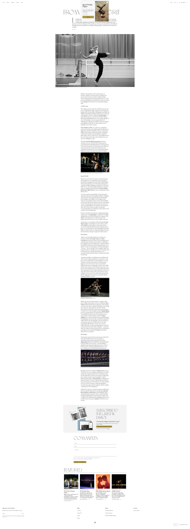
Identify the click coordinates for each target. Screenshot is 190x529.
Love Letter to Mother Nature (69, 492)
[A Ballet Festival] (119, 481)
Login (108, 428)
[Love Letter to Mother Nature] (71, 481)
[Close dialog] (107, 2)
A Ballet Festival (116, 491)
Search (78, 518)
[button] (171, 2)
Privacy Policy (90, 457)
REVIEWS (65, 489)
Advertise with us (108, 513)
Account (79, 510)
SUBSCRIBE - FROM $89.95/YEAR (104, 426)
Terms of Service (96, 457)
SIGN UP (88, 17)
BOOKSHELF (82, 489)
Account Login (136, 510)
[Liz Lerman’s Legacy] (87, 481)
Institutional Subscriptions (110, 515)
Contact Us (79, 513)
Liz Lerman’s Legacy (85, 491)
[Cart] (179, 2)
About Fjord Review (109, 510)
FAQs (78, 515)
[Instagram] (95, 522)
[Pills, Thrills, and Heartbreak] (103, 481)
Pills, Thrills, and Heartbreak (103, 491)
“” (102, 115)
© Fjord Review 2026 (184, 524)
